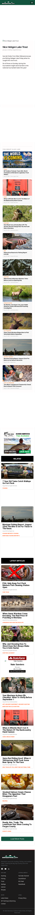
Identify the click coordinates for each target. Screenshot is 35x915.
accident (12, 652)
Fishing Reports (8, 533)
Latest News (4, 898)
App (4, 704)
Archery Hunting (24, 704)
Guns (4, 736)
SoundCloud (22, 878)
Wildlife (21, 622)
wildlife (8, 767)
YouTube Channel (23, 876)
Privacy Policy (22, 898)
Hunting (15, 622)
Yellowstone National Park (21, 767)
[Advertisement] (17, 23)
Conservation (7, 622)
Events (5, 831)
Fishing (5, 488)
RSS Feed (21, 881)
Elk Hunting (15, 706)
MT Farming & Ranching (8, 901)
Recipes (5, 801)
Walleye (3, 884)
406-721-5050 (17, 669)
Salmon (3, 887)
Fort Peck (6, 592)
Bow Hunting (7, 706)
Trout (2, 881)
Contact (3, 904)
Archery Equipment (11, 704)
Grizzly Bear (10, 736)
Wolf (4, 767)
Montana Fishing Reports (11, 535)
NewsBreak (21, 884)
